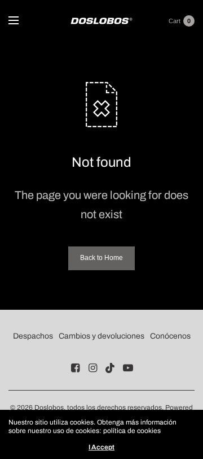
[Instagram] (93, 368)
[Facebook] (75, 368)
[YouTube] (128, 368)
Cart (174, 21)
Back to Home (101, 258)
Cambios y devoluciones (101, 336)
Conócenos (170, 336)
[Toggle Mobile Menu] (20, 20)
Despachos (33, 336)
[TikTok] (110, 368)
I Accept (101, 447)
